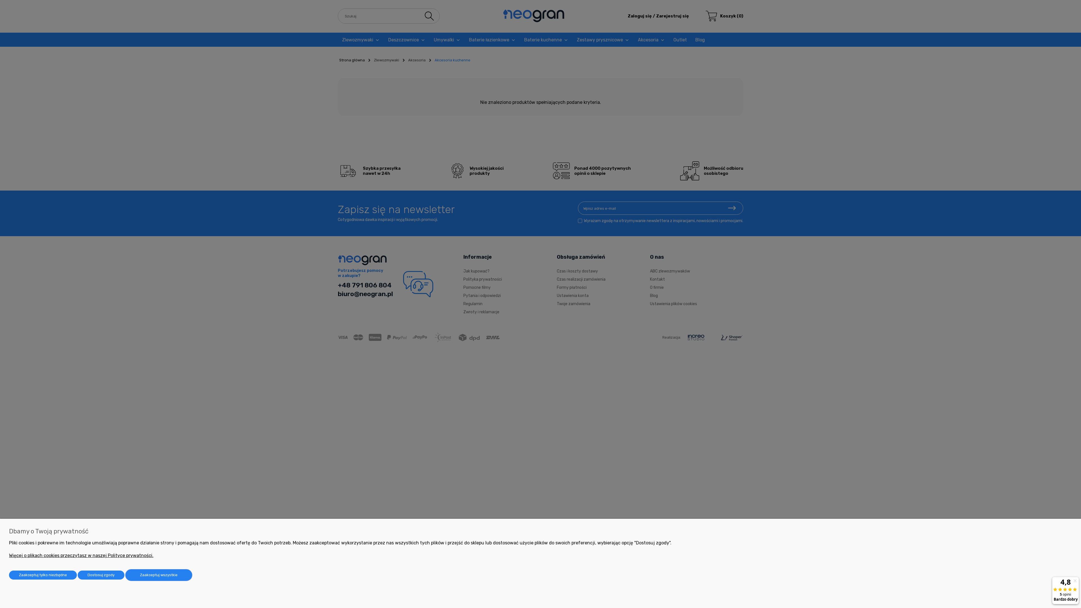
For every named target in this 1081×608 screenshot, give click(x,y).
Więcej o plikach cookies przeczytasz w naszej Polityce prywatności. (81, 555)
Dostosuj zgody (101, 575)
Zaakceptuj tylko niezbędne (43, 575)
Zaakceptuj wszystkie (159, 575)
